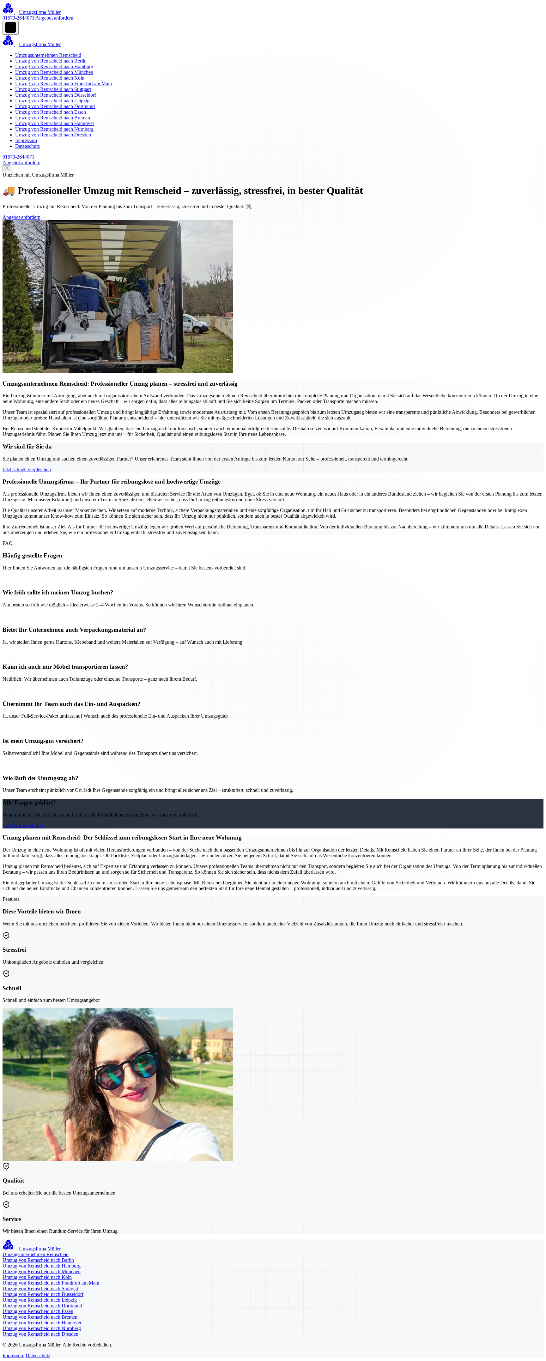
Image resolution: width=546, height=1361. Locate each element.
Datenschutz (27, 146)
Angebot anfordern (54, 18)
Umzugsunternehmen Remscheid (48, 55)
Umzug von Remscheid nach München (54, 72)
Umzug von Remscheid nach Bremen (52, 117)
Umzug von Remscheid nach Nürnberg (54, 129)
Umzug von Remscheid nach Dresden (53, 134)
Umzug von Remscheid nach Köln (49, 78)
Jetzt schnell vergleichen (27, 469)
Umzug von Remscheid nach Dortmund (55, 106)
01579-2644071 (18, 18)
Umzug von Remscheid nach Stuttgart (53, 89)
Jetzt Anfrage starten (23, 825)
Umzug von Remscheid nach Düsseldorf (55, 95)
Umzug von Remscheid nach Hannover (54, 123)
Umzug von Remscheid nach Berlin (51, 60)
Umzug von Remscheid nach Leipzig (52, 100)
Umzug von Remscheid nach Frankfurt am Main (63, 83)
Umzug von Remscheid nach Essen (50, 112)
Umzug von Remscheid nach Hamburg (54, 66)
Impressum (26, 140)
